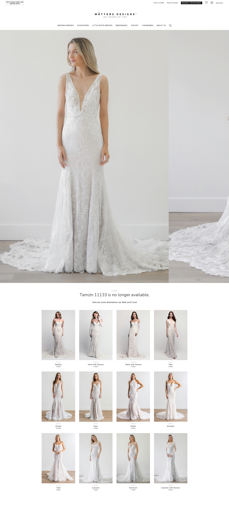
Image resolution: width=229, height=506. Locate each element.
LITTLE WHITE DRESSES (102, 25)
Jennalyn (170, 426)
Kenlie (133, 426)
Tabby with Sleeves (133, 365)
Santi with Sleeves (96, 365)
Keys (96, 426)
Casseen (95, 488)
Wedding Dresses (65, 25)
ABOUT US (161, 25)
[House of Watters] (114, 15)
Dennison (133, 488)
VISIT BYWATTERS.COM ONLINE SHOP (14, 3)
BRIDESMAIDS (121, 25)
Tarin (58, 488)
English (219, 3)
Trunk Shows (172, 3)
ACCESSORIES (83, 25)
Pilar (171, 365)
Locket (114, 291)
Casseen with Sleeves (170, 488)
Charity (58, 426)
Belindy (58, 365)
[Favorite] (71, 356)
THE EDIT (135, 25)
